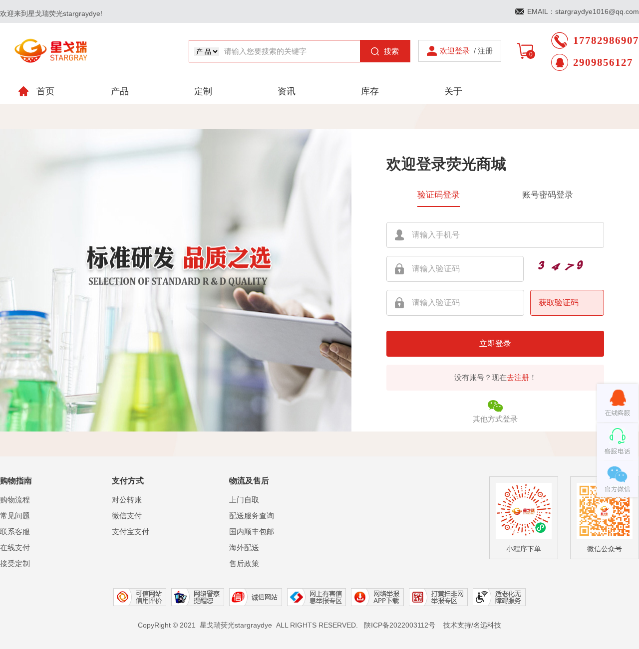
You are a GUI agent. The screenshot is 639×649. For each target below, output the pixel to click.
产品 (120, 91)
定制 (203, 91)
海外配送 (244, 547)
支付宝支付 (130, 531)
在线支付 (15, 547)
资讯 (287, 91)
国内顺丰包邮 (251, 531)
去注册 (518, 377)
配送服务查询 (251, 515)
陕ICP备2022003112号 (399, 625)
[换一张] (555, 267)
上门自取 (244, 499)
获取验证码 (559, 302)
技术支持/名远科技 (472, 625)
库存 (370, 91)
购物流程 (15, 499)
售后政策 (244, 563)
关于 (453, 91)
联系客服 (15, 531)
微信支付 (127, 515)
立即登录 (495, 343)
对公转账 (127, 499)
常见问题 (15, 515)
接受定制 (15, 563)
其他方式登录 (495, 419)
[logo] (52, 42)
